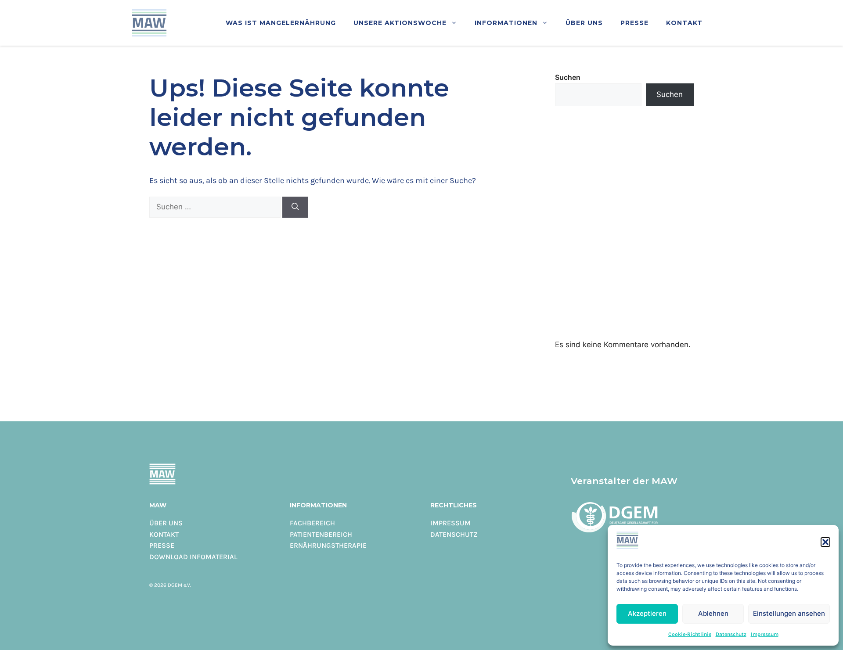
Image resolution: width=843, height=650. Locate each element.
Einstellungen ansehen (789, 613)
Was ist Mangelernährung (281, 22)
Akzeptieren (647, 613)
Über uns (584, 22)
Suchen (567, 77)
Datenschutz (731, 634)
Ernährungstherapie (328, 545)
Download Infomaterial (193, 556)
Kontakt (684, 22)
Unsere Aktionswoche (400, 22)
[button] (825, 542)
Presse (634, 22)
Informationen (506, 22)
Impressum (764, 634)
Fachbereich (312, 522)
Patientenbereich (321, 534)
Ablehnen (713, 613)
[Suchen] (295, 207)
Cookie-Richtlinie (689, 634)
